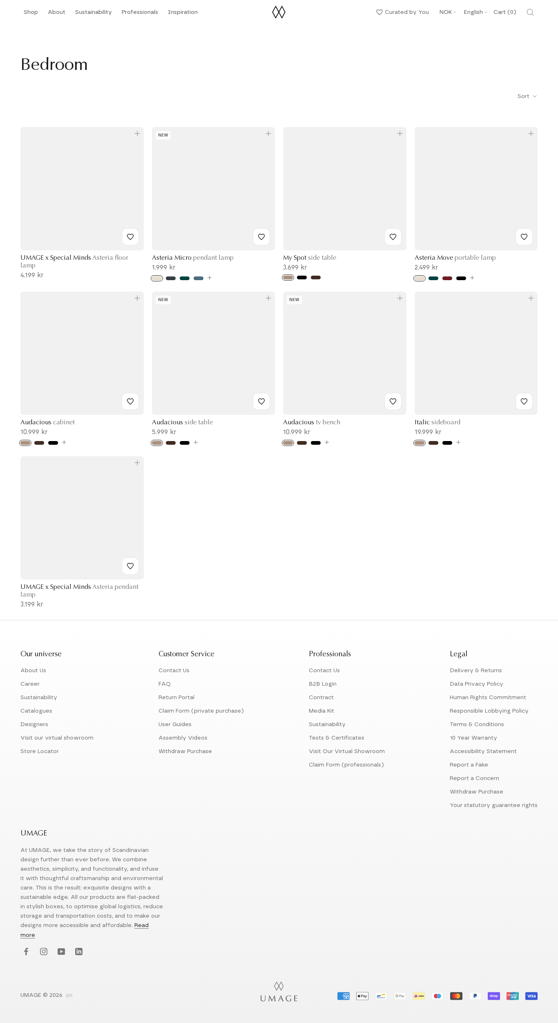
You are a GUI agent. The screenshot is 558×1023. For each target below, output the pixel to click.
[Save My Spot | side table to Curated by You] (393, 236)
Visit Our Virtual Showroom (347, 751)
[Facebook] (25, 952)
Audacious (47, 422)
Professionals (140, 14)
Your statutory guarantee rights (494, 805)
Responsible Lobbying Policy (489, 711)
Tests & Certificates (336, 738)
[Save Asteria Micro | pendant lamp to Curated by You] (261, 236)
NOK (446, 12)
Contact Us (174, 670)
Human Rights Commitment (488, 697)
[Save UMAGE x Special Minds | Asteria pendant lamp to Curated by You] (130, 566)
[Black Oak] (302, 277)
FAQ (164, 684)
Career (30, 684)
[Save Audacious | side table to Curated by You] (261, 401)
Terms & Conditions (477, 724)
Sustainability (93, 14)
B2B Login (323, 684)
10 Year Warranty (473, 738)
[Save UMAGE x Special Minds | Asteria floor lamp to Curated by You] (130, 236)
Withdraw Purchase (185, 751)
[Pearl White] (157, 278)
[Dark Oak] (316, 277)
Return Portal (176, 697)
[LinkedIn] (78, 952)
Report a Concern (474, 778)
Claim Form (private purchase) (201, 711)
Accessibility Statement (483, 751)
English (473, 12)
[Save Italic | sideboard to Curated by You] (524, 401)
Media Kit (321, 711)
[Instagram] (42, 952)
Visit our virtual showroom (57, 738)
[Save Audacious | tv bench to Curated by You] (393, 401)
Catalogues (36, 711)
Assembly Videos (183, 738)
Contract (321, 697)
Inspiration (183, 14)
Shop (31, 14)
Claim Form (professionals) (346, 765)
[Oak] (288, 277)
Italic (437, 422)
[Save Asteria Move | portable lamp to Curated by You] (524, 236)
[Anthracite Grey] (171, 278)
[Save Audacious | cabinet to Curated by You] (130, 401)
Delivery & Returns (476, 670)
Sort (524, 96)
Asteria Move (455, 258)
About (56, 14)
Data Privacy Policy (476, 684)
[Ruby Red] (447, 278)
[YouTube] (60, 952)
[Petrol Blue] (198, 278)
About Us (33, 670)
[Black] (461, 278)
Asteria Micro (193, 258)
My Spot (309, 258)
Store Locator (39, 751)
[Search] (530, 12)
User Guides (175, 724)
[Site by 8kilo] (69, 996)
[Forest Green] (185, 278)
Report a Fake (469, 765)
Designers (34, 724)
